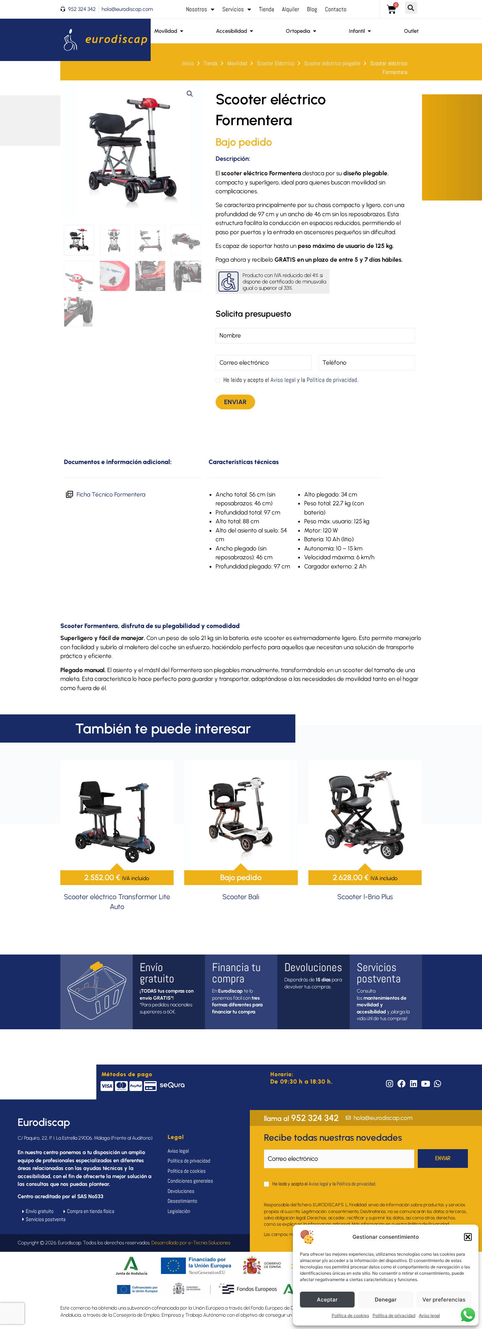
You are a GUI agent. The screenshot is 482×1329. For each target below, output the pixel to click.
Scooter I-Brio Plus (365, 896)
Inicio (188, 63)
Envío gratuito (157, 973)
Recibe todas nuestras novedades (333, 1137)
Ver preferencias (443, 1299)
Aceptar (327, 1299)
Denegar (386, 1299)
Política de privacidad (394, 1315)
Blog (312, 9)
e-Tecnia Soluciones (209, 1243)
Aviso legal (429, 1315)
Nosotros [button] (196, 9)
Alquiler (290, 9)
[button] (467, 1236)
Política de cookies (350, 1315)
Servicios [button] (233, 9)
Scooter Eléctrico (275, 63)
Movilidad (237, 63)
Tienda (266, 9)
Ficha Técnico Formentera (111, 494)
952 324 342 (301, 1117)
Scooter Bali (240, 896)
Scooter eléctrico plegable (332, 63)
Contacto (336, 9)
